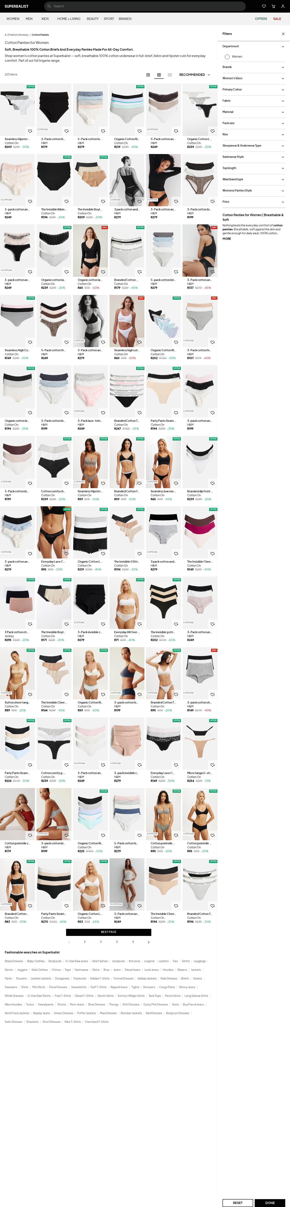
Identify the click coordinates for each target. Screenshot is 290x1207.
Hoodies (168, 970)
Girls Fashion (100, 961)
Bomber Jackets (131, 1013)
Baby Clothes (36, 961)
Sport (109, 18)
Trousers (21, 978)
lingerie (44, 60)
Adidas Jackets (147, 978)
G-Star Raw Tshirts (39, 996)
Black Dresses (14, 961)
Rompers (149, 987)
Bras (106, 970)
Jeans (117, 970)
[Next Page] (149, 942)
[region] (17, 110)
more (227, 239)
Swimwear (81, 970)
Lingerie (149, 961)
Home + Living (68, 18)
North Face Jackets (17, 1013)
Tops (68, 970)
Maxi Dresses (108, 1013)
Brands (125, 18)
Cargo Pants (167, 987)
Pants (8, 978)
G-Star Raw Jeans (76, 961)
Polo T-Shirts (63, 996)
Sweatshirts (78, 987)
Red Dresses (154, 1013)
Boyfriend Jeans (193, 1004)
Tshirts (186, 961)
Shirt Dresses (131, 1004)
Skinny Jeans (187, 987)
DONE (270, 1203)
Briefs (185, 978)
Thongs (114, 1004)
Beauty (93, 18)
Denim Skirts (105, 996)
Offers (261, 18)
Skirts (96, 970)
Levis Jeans (151, 970)
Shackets (32, 1022)
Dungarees (62, 978)
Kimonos (134, 961)
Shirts (24, 987)
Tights (135, 987)
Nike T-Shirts (73, 1022)
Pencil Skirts (173, 996)
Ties (175, 961)
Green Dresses (63, 1013)
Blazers (182, 970)
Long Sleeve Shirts (196, 996)
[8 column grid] (170, 75)
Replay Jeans (41, 1013)
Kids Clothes (40, 970)
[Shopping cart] (273, 6)
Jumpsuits (118, 961)
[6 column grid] (159, 75)
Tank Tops (155, 996)
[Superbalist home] (16, 6)
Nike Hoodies (13, 1004)
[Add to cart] (30, 131)
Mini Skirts (38, 987)
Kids (45, 18)
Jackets (196, 970)
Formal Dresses (123, 978)
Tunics (30, 1004)
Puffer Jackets (86, 1013)
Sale (277, 18)
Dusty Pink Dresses (155, 1004)
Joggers (22, 970)
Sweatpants (45, 1004)
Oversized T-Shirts (97, 1022)
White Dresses (14, 996)
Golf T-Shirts (98, 987)
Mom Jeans (77, 1004)
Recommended (192, 74)
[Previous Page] (69, 942)
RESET (238, 1203)
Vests (175, 1004)
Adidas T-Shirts (99, 978)
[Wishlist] (264, 6)
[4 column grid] (148, 75)
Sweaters (11, 987)
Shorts (61, 1004)
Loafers (164, 961)
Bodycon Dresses (177, 1013)
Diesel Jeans (132, 970)
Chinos (56, 970)
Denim (9, 970)
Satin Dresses (13, 1022)
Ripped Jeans (119, 987)
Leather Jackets (41, 978)
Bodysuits (55, 961)
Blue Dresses (96, 1004)
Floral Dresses (58, 987)
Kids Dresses (169, 978)
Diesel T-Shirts (84, 996)
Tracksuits (79, 978)
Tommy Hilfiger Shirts (131, 996)
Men (29, 18)
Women (13, 18)
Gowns (197, 978)
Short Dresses (51, 1022)
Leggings (200, 961)
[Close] (283, 34)
